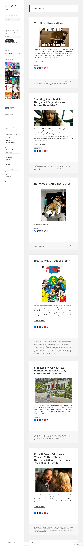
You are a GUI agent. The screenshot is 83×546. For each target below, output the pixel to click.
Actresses (36, 528)
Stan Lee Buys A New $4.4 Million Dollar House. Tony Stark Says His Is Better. (50, 370)
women (60, 530)
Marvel (35, 343)
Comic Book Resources (10, 142)
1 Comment (41, 246)
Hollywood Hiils (46, 436)
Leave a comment (39, 439)
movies (64, 83)
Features (55, 82)
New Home (51, 438)
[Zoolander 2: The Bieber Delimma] (16, 88)
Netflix (64, 350)
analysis (70, 82)
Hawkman (63, 347)
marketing (59, 83)
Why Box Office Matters (48, 23)
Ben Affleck (67, 343)
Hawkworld (68, 347)
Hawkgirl (58, 347)
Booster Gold (43, 344)
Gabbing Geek (10, 6)
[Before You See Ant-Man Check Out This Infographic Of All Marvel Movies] (8, 80)
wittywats (45, 165)
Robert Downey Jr (54, 168)
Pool (56, 438)
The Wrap (7, 179)
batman (62, 343)
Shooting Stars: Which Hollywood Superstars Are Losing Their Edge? (50, 102)
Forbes (65, 435)
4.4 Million (57, 435)
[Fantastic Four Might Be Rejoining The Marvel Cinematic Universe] (8, 73)
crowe (44, 528)
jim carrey (68, 166)
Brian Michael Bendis (64, 344)
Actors (71, 527)
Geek (6, 154)
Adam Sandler (58, 165)
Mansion (58, 436)
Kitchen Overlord (9, 169)
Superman (51, 343)
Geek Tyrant (8, 162)
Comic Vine (7, 145)
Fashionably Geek (9, 150)
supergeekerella (48, 434)
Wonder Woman (44, 353)
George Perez (46, 347)
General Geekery (67, 341)
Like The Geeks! (9, 114)
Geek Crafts (7, 159)
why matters (45, 84)
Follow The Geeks (9, 40)
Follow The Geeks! (10, 26)
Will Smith (63, 168)
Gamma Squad (8, 152)
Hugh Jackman (47, 166)
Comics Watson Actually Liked (52, 260)
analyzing (36, 83)
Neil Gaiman (60, 350)
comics (61, 435)
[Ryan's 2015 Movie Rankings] (8, 88)
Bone (38, 344)
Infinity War (50, 349)
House (51, 436)
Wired (6, 181)
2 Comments (53, 84)
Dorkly (6, 147)
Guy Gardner (52, 347)
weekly (40, 84)
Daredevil (59, 341)
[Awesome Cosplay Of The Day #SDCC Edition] (16, 65)
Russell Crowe (55, 530)
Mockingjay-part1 (43, 530)
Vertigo (55, 351)
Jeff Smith (60, 349)
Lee (54, 436)
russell (49, 530)
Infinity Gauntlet (43, 349)
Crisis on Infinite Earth (52, 346)
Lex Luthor (47, 350)
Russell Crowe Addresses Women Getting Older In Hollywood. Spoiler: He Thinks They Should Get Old (52, 458)
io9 (5, 167)
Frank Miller (39, 347)
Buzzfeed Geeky (8, 137)
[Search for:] (12, 19)
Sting (59, 168)
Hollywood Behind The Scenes (52, 183)
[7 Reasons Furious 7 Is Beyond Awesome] (16, 73)
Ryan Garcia (48, 82)
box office (41, 83)
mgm (35, 246)
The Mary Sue (8, 176)
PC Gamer (7, 174)
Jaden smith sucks (61, 166)
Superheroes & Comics (43, 343)
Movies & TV (64, 82)
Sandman (69, 350)
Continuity (44, 346)
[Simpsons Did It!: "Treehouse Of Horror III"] (8, 65)
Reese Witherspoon (45, 168)
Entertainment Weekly (51, 528)
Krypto (43, 350)
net (67, 83)
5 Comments (53, 353)
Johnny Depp (37, 168)
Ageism (40, 528)
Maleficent (36, 530)
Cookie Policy (25, 543)
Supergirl (46, 351)
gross (50, 83)
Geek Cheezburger (9, 157)
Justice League (66, 349)
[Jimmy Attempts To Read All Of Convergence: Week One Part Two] (16, 95)
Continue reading (39, 61)
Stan (58, 438)
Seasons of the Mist (38, 351)
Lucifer (51, 350)
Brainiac (57, 344)
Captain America (38, 346)
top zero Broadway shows (51, 53)
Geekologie (7, 164)
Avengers (54, 341)
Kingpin (39, 350)
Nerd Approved (8, 171)
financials (46, 83)
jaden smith (53, 166)
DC (62, 341)
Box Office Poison (51, 344)
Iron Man (55, 349)
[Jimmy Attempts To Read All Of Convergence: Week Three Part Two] (16, 80)
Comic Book (7, 140)
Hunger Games (65, 528)
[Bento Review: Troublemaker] (8, 95)
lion (69, 245)
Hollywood (54, 83)
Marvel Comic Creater (43, 438)
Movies (58, 82)
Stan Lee (62, 438)
